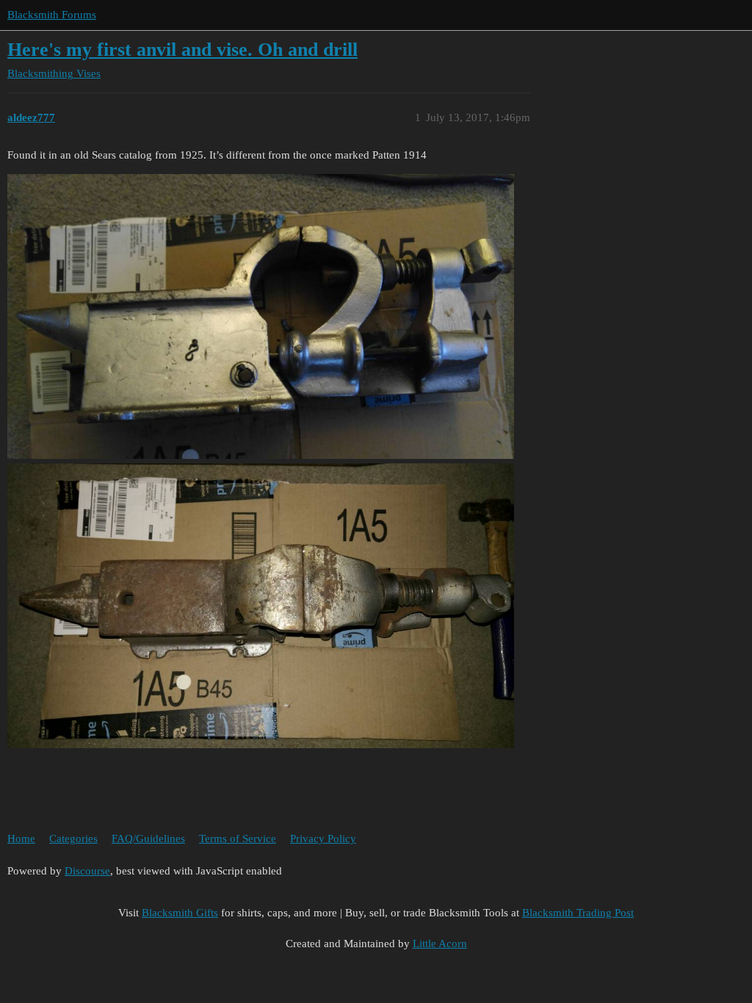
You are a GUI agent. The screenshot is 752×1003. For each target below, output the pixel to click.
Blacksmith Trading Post (578, 913)
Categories (73, 838)
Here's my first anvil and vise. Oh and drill (182, 49)
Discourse (87, 871)
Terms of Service (237, 838)
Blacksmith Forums (51, 15)
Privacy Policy (323, 838)
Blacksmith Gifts (180, 913)
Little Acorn (440, 943)
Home (21, 838)
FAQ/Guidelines (148, 838)
